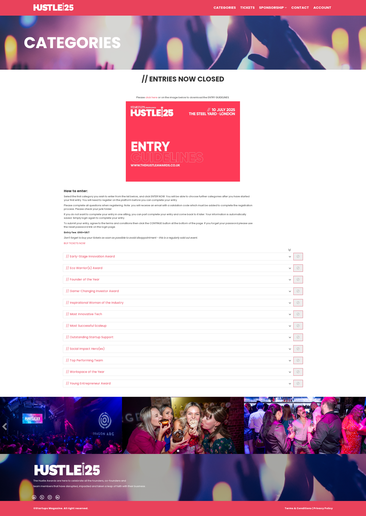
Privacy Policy (323, 508)
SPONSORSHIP (272, 7)
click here (151, 97)
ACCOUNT (322, 7)
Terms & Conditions (298, 508)
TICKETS (247, 7)
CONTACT (300, 7)
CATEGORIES (225, 7)
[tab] (183, 256)
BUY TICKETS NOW (74, 243)
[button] (183, 256)
